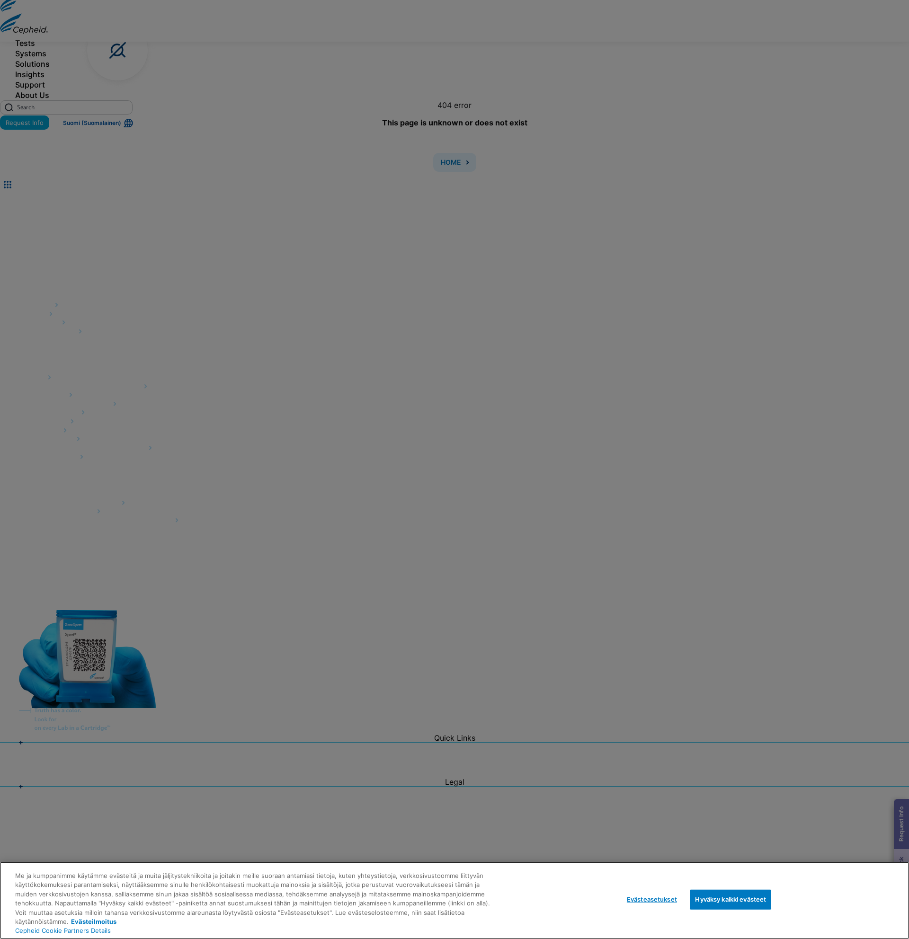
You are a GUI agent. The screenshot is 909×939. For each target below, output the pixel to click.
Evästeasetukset (652, 899)
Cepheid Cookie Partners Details (63, 930)
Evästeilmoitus (93, 921)
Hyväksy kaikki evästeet (730, 899)
